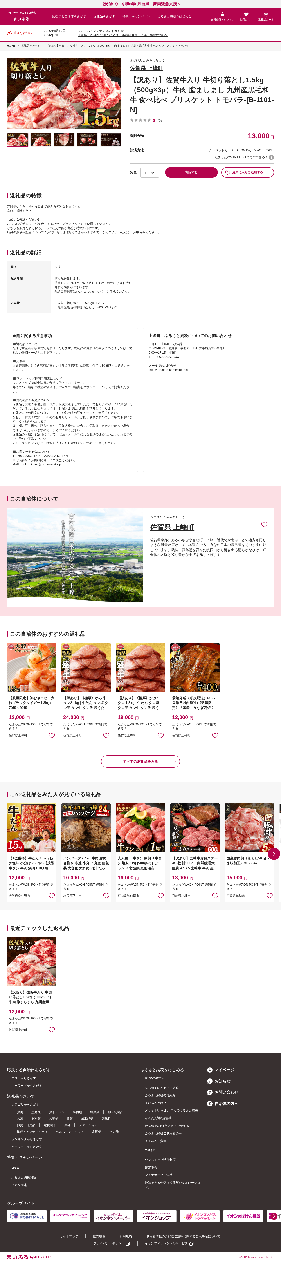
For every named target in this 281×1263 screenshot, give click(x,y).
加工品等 (87, 1118)
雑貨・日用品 (26, 1125)
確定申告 (151, 1167)
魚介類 (36, 1112)
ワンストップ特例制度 (160, 1160)
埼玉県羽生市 (72, 895)
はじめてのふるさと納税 (162, 1087)
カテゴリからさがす (25, 1104)
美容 (67, 1125)
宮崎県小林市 (181, 895)
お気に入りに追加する (247, 172)
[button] (274, 854)
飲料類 (36, 1118)
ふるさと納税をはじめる (174, 16)
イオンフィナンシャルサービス (166, 1243)
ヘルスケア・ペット (70, 1131)
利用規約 (126, 1236)
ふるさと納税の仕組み (160, 1095)
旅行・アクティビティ (32, 1131)
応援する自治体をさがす (69, 16)
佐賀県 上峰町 (146, 68)
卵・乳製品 (115, 1112)
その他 (114, 1131)
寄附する (191, 172)
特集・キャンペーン (136, 16)
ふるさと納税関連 (23, 1177)
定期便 (96, 1131)
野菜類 (94, 1112)
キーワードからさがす (26, 1085)
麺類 (70, 1118)
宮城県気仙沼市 (128, 895)
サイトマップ (69, 1236)
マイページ (224, 1070)
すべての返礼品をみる (140, 761)
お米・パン (56, 1112)
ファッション (88, 1125)
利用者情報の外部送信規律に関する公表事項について (183, 1236)
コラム (15, 1167)
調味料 (106, 1118)
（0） (160, 120)
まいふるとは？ (155, 1103)
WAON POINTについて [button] (271, 157)
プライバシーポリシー (109, 1243)
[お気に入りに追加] (264, 524)
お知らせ (223, 1081)
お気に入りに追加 (264, 524)
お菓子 (53, 1118)
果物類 (77, 1112)
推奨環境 (99, 1236)
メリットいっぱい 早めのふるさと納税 (171, 1110)
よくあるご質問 (155, 1141)
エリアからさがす (23, 1078)
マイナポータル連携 (159, 1175)
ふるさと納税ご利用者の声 (163, 1133)
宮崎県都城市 (236, 895)
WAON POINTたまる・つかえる (167, 1125)
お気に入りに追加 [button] (52, 735)
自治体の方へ (226, 1103)
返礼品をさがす (104, 16)
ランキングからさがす (26, 1139)
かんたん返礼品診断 (159, 1118)
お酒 (20, 1118)
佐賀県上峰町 (18, 735)
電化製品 (50, 1125)
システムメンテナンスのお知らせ (101, 31)
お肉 (20, 1112)
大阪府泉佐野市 (19, 895)
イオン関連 (19, 1185)
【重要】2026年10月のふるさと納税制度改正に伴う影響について (123, 35)
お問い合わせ (226, 1092)
